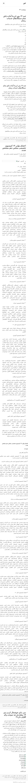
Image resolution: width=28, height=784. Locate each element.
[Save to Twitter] (14, 762)
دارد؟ (10, 777)
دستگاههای (5, 139)
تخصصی (22, 706)
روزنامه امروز (20, 140)
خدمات (9, 139)
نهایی (18, 707)
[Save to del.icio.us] (14, 755)
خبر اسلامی (23, 771)
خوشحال (13, 777)
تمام (17, 139)
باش (21, 139)
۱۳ (7, 137)
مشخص (21, 707)
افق (24, 3)
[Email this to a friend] (14, 766)
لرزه (17, 140)
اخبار (25, 139)
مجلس (24, 707)
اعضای (3, 704)
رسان (25, 140)
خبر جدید (12, 139)
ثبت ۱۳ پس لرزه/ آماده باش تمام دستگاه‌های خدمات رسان (14, 18)
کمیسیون (4, 706)
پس (19, 139)
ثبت (15, 139)
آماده (5, 137)
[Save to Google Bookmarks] (14, 758)
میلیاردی (16, 778)
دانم (8, 777)
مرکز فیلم (23, 767)
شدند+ (8, 706)
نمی (14, 778)
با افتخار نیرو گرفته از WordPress (19, 782)
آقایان (6, 775)
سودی (22, 778)
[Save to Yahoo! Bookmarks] (14, 764)
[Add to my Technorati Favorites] (14, 760)
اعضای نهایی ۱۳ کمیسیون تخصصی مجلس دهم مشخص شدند (14, 148)
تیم (21, 777)
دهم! (16, 706)
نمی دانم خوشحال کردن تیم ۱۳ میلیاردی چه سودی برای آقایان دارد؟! (15, 714)
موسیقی (26, 700)
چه (19, 777)
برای (23, 777)
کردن (20, 778)
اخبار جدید (12, 137)
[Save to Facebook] (14, 757)
